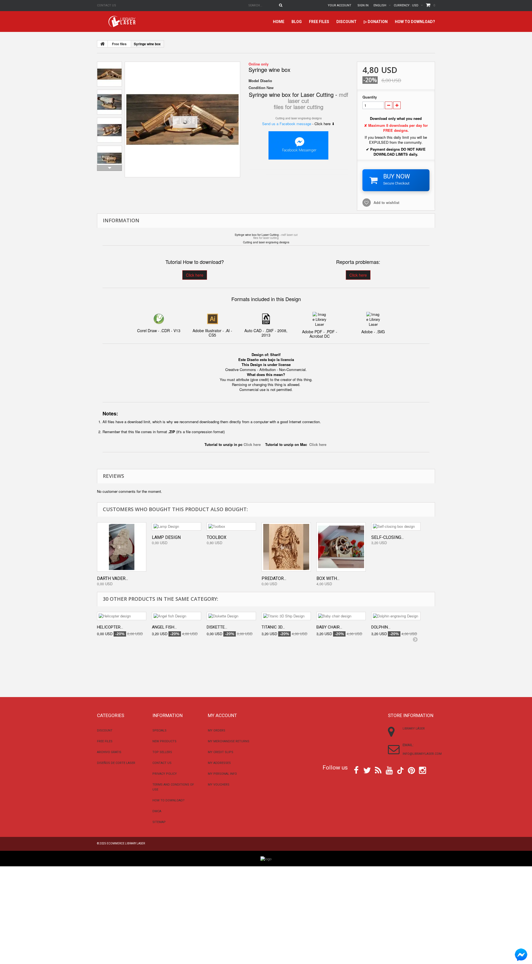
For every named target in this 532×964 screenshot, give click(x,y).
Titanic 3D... (273, 627)
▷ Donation (376, 21)
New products (164, 741)
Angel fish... (164, 627)
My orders (216, 730)
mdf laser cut (289, 235)
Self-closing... (387, 537)
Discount (346, 21)
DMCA (156, 811)
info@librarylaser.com (422, 754)
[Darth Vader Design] (121, 547)
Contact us (106, 5)
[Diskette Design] (231, 616)
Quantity (369, 97)
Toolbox (216, 537)
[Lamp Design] (176, 526)
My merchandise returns (228, 741)
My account (222, 715)
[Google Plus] (400, 770)
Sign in (363, 5)
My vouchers (218, 784)
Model (254, 80)
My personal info (222, 774)
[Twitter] (367, 770)
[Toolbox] (231, 526)
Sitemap (159, 822)
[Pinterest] (411, 770)
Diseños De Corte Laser (116, 763)
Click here (194, 275)
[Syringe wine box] (182, 119)
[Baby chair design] (341, 616)
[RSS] (378, 770)
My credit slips (220, 752)
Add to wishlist (386, 202)
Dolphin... (380, 627)
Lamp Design (166, 537)
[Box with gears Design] (341, 547)
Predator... (274, 578)
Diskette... (217, 627)
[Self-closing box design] (396, 526)
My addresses (219, 763)
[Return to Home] (102, 44)
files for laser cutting (298, 107)
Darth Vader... (112, 578)
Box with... (327, 578)
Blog (296, 21)
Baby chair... (329, 627)
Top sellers (162, 752)
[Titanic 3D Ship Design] (286, 616)
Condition (257, 87)
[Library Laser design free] (266, 858)
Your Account (339, 5)
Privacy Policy (164, 774)
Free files (319, 21)
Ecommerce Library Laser (126, 843)
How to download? (415, 21)
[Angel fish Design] (176, 616)
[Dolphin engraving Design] (396, 616)
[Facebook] (356, 770)
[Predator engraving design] (286, 547)
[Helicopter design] (121, 616)
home (278, 21)
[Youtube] (389, 770)
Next (109, 168)
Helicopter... (110, 627)
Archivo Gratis (109, 752)
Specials (159, 730)
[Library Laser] (122, 21)
